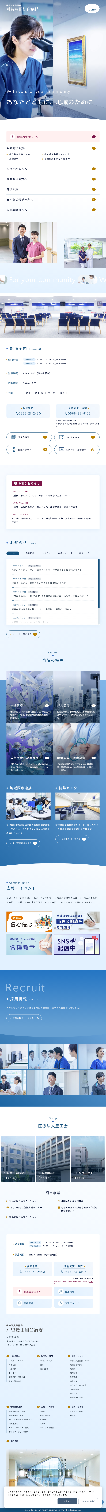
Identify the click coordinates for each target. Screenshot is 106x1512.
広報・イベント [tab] (65, 553)
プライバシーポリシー (87, 1491)
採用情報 (14, 1441)
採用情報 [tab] (30, 553)
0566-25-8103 (79, 413)
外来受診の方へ (16, 148)
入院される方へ (16, 169)
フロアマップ (73, 437)
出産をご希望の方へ (19, 199)
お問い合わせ (77, 1406)
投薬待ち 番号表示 (76, 449)
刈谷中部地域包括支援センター (26, 1208)
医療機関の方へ (16, 210)
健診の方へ (13, 189)
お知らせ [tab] (46, 553)
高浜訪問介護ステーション (23, 1217)
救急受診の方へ (27, 137)
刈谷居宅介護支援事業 (72, 1201)
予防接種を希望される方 (57, 158)
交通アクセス (25, 449)
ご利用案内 (15, 1356)
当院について (77, 1356)
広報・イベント (48, 1406)
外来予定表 (23, 437)
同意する (67, 1501)
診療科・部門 (47, 1356)
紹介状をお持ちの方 (19, 154)
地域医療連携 (16, 1406)
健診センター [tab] (85, 553)
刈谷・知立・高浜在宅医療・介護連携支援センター (79, 1209)
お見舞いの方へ (16, 179)
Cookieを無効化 (88, 1501)
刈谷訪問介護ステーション (23, 1201)
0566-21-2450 (29, 413)
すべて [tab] (13, 553)
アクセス (11, 1178)
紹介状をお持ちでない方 (57, 154)
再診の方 (14, 158)
